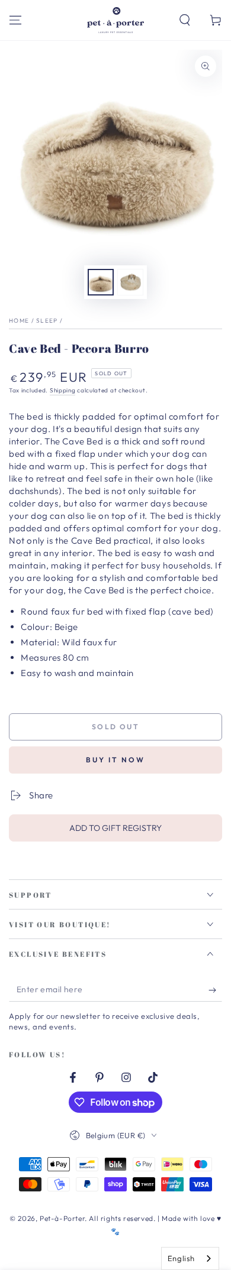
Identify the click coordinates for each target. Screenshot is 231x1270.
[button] (184, 20)
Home (19, 320)
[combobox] (190, 1258)
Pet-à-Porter (62, 1218)
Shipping (63, 390)
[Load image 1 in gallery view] (101, 282)
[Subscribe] (215, 990)
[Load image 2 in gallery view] (130, 282)
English (181, 1258)
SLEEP (47, 320)
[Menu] (15, 20)
